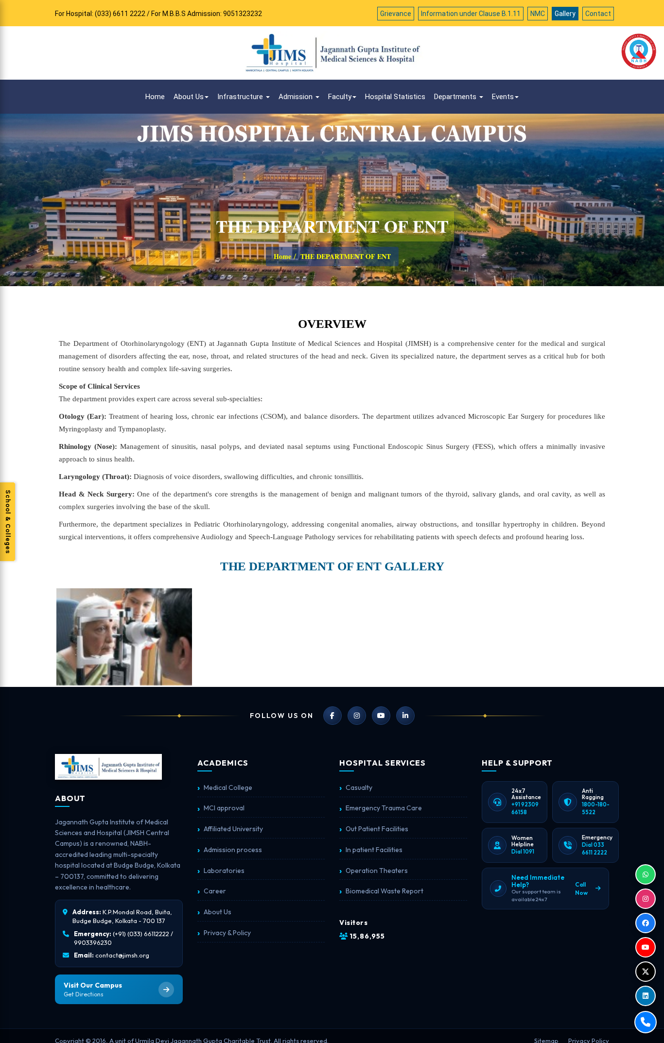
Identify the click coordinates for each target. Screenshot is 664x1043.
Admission (297, 96)
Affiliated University (233, 828)
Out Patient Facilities (377, 828)
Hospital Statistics (395, 96)
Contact (598, 13)
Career (215, 891)
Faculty (339, 96)
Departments (456, 96)
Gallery (565, 13)
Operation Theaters (377, 870)
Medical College (228, 787)
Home (155, 96)
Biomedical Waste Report (384, 891)
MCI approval (224, 808)
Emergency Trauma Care (384, 808)
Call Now (581, 888)
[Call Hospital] (645, 1022)
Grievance (395, 13)
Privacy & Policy (227, 932)
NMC (537, 13)
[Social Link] (645, 874)
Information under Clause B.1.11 (471, 13)
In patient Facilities (374, 849)
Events (503, 96)
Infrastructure (241, 96)
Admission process (233, 849)
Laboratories (224, 870)
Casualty (359, 787)
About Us (189, 96)
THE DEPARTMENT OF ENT (345, 256)
